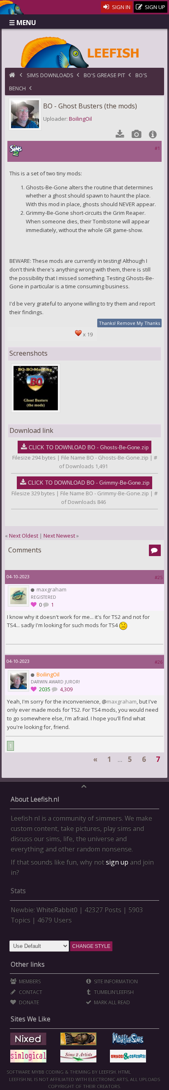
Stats (18, 890)
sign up (117, 862)
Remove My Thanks (138, 323)
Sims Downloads (50, 75)
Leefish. (108, 1072)
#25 (158, 577)
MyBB (38, 1072)
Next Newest (59, 535)
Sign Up (154, 7)
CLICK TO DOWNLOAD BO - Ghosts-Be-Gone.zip (88, 447)
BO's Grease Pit (104, 75)
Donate (28, 1002)
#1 (157, 148)
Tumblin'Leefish (113, 992)
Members (29, 981)
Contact (30, 992)
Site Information (115, 981)
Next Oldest (23, 535)
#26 (158, 662)
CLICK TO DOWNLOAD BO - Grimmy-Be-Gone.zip (88, 483)
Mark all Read (111, 1002)
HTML (124, 1072)
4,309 (66, 689)
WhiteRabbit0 (57, 909)
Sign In (120, 7)
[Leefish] (84, 51)
